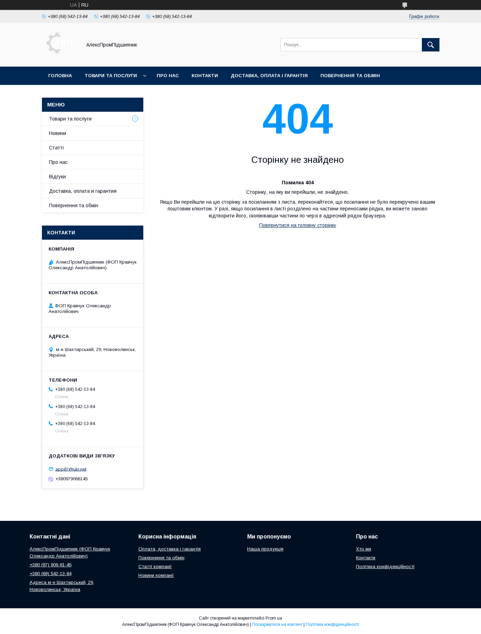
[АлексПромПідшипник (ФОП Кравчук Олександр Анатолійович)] (60, 57)
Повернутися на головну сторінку (297, 225)
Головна (60, 75)
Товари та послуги (111, 75)
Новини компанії (156, 575)
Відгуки (57, 176)
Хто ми (363, 549)
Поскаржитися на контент (277, 624)
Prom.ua (274, 618)
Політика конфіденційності (385, 566)
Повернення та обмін (350, 75)
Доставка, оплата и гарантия (83, 191)
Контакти (205, 75)
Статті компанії (155, 566)
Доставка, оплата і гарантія (269, 75)
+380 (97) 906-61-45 (50, 564)
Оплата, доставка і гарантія (169, 549)
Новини (57, 133)
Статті (56, 147)
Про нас (168, 75)
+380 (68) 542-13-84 (50, 573)
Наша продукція (265, 549)
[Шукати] (430, 44)
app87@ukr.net (70, 469)
